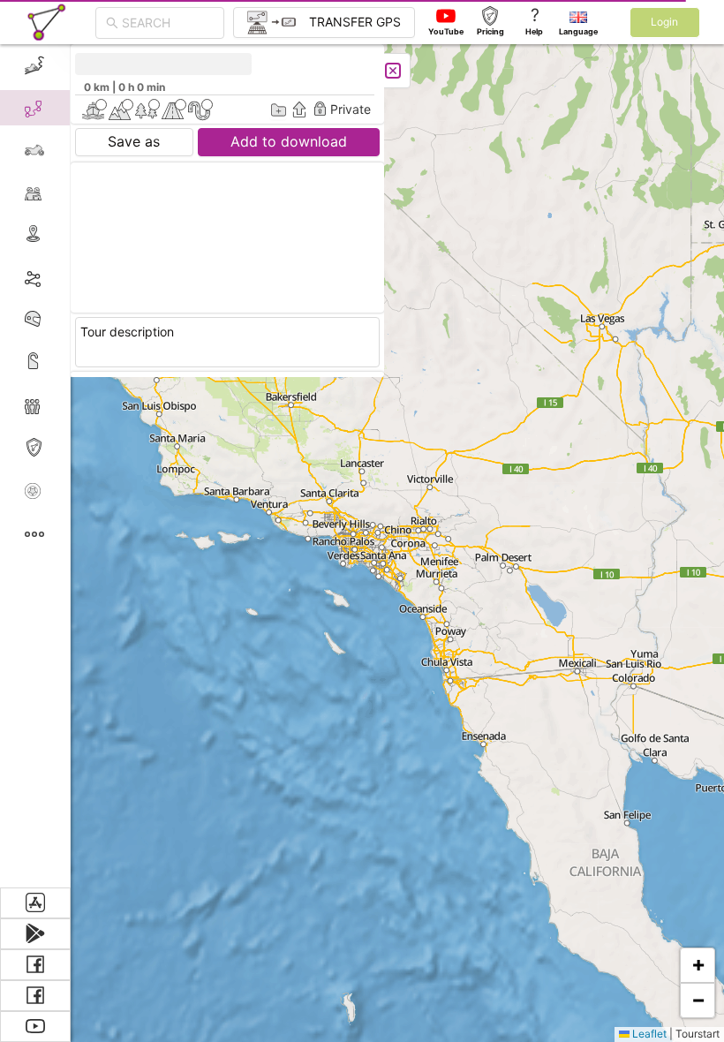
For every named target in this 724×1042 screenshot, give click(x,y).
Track (63, 276)
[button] (697, 965)
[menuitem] (35, 65)
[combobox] (168, 22)
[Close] (393, 71)
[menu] (35, 465)
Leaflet (648, 1033)
